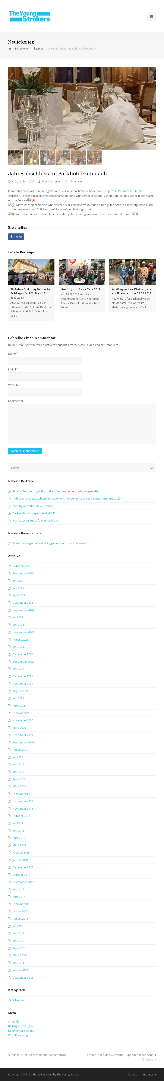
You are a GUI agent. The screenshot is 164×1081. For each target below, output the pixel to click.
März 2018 (19, 845)
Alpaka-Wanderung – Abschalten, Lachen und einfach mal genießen (56, 491)
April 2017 (19, 897)
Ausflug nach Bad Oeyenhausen (34, 506)
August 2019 (20, 750)
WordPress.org (18, 1035)
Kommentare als (21, 1031)
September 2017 (23, 882)
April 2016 (19, 948)
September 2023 (23, 632)
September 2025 (23, 573)
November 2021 (23, 683)
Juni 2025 (18, 588)
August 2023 (20, 639)
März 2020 (19, 728)
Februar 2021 (21, 713)
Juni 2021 (18, 698)
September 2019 (23, 742)
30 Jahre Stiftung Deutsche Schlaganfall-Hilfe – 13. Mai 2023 (30, 293)
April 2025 (19, 595)
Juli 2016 (18, 926)
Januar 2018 (20, 860)
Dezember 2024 (23, 603)
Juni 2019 (18, 764)
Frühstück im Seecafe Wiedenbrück (35, 520)
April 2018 (19, 838)
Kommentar (15, 401)
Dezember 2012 (23, 977)
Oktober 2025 (21, 566)
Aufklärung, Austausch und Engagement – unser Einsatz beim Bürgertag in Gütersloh (67, 498)
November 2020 (23, 720)
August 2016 (20, 919)
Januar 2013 (20, 970)
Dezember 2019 (23, 735)
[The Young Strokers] (29, 16)
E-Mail (13, 369)
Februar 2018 (21, 852)
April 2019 (19, 779)
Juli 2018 (18, 823)
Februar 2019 (21, 794)
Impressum (149, 1074)
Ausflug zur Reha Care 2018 (81, 289)
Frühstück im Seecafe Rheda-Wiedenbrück (38, 1055)
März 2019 (19, 786)
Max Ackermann (51, 181)
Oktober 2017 (21, 875)
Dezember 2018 (23, 801)
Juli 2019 (18, 757)
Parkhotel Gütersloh (131, 191)
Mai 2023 (18, 647)
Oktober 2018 (21, 816)
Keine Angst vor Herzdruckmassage (62, 543)
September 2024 (23, 610)
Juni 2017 (18, 889)
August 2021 (20, 691)
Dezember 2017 (23, 867)
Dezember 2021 (23, 676)
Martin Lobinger (23, 543)
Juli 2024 (18, 617)
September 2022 (23, 661)
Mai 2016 (18, 941)
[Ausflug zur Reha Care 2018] (82, 272)
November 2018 (23, 808)
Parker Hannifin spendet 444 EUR (34, 513)
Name (13, 353)
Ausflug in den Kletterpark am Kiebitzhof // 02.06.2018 (132, 291)
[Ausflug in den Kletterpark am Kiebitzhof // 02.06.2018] (132, 272)
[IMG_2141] (82, 108)
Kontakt (133, 1074)
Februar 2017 (21, 904)
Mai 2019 (18, 772)
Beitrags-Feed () (20, 1026)
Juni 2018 (18, 830)
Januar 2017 (20, 911)
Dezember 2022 (23, 654)
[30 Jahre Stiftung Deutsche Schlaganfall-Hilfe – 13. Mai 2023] (31, 272)
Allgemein (76, 181)
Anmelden (14, 1021)
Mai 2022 (18, 669)
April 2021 (19, 706)
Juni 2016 (18, 933)
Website (13, 385)
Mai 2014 (18, 963)
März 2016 (19, 955)
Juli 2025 (18, 581)
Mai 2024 (18, 625)
